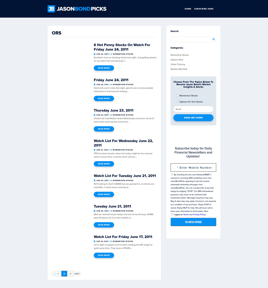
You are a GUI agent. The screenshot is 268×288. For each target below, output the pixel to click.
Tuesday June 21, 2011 (112, 206)
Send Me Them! (193, 117)
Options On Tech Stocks (191, 101)
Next (77, 273)
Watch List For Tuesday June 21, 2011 (125, 175)
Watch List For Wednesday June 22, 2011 (123, 143)
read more (104, 68)
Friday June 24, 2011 (111, 80)
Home (188, 8)
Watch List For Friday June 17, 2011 (123, 236)
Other (219, 8)
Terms (186, 214)
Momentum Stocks (123, 54)
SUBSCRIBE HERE (203, 8)
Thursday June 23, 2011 (113, 110)
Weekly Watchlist (179, 69)
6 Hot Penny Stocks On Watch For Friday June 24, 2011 (122, 47)
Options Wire (177, 59)
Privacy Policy (199, 214)
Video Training (178, 64)
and (189, 214)
